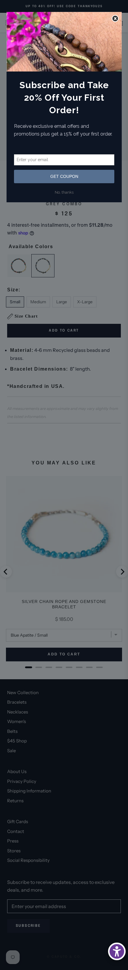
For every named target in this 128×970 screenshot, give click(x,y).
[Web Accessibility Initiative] (117, 951)
